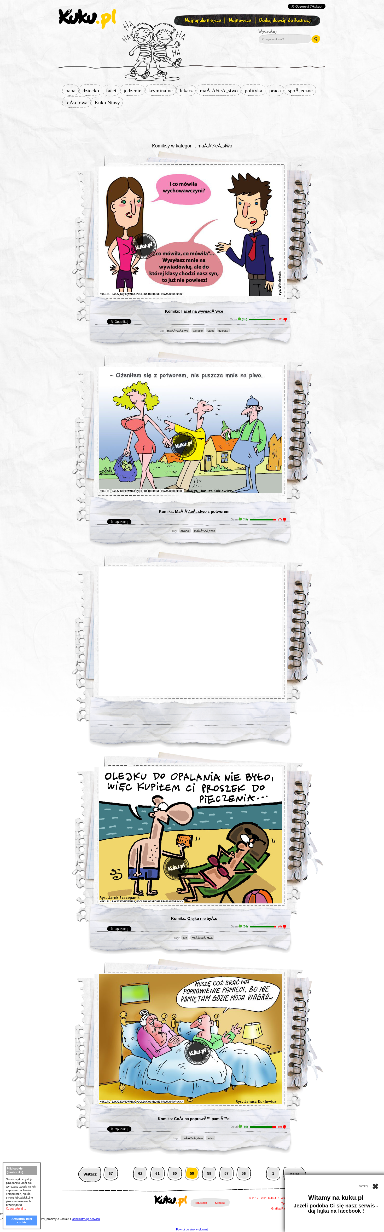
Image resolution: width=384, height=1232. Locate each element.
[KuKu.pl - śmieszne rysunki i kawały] (170, 1201)
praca (276, 90)
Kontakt (220, 1202)
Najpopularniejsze (202, 20)
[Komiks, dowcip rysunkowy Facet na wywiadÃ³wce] (190, 244)
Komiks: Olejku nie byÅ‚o (194, 918)
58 (209, 1173)
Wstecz (89, 1174)
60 (175, 1173)
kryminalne (162, 90)
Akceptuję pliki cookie (21, 1220)
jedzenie (134, 90)
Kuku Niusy (109, 102)
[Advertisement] (192, 124)
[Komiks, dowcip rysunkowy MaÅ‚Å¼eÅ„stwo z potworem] (190, 443)
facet (113, 90)
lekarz (188, 90)
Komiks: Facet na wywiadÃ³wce (194, 311)
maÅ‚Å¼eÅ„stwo (220, 90)
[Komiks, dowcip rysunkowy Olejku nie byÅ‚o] (190, 848)
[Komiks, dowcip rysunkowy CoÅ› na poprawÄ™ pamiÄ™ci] (190, 1052)
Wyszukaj (281, 31)
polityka (255, 90)
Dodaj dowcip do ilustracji (285, 20)
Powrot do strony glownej (192, 1229)
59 (192, 1173)
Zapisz (191, 33)
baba (72, 90)
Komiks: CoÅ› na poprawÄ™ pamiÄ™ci (194, 1118)
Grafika (276, 1208)
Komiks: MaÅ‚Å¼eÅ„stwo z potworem (194, 511)
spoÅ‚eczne (302, 90)
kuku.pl (87, 19)
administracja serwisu (86, 1218)
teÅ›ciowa (78, 102)
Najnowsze (240, 20)
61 (157, 1173)
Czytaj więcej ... (16, 1208)
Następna (294, 1174)
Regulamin (200, 1202)
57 (226, 1173)
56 (244, 1173)
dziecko (92, 90)
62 (140, 1173)
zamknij (364, 1186)
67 (111, 1173)
